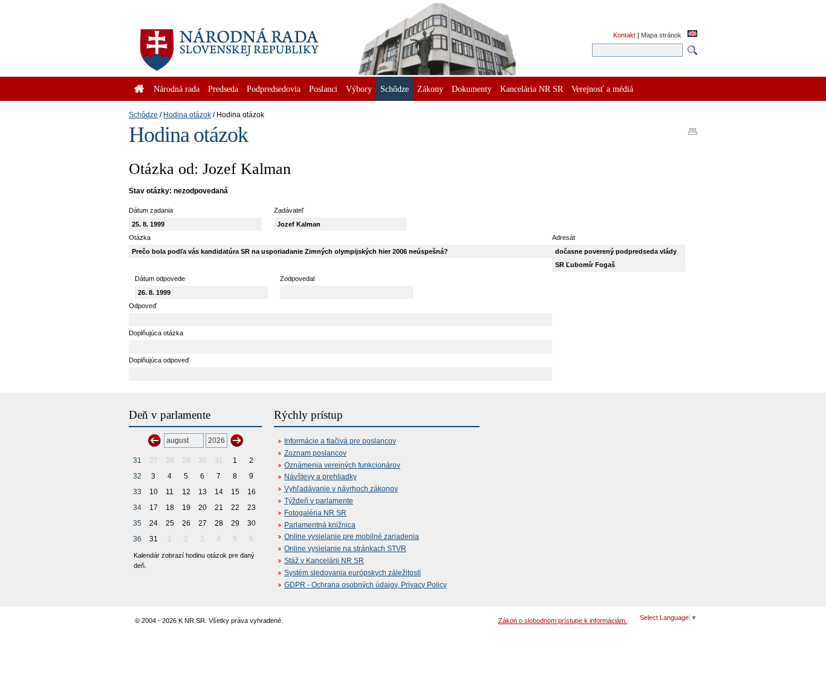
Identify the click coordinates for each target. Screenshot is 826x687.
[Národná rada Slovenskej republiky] (268, 42)
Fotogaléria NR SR (315, 513)
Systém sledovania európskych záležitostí (352, 573)
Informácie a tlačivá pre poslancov (340, 441)
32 (137, 476)
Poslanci (323, 89)
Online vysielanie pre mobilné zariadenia (351, 536)
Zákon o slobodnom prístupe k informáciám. (562, 620)
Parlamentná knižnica (320, 525)
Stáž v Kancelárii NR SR (324, 560)
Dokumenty (472, 89)
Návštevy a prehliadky (320, 477)
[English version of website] (692, 34)
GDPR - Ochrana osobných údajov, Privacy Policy (365, 585)
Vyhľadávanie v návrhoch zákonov (341, 489)
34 (137, 507)
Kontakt (624, 35)
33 (137, 492)
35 (137, 523)
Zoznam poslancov (315, 453)
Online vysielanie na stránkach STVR (345, 548)
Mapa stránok (661, 35)
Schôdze (143, 115)
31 (137, 460)
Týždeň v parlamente (318, 501)
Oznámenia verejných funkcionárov (342, 465)
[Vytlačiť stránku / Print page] (692, 127)
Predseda (223, 89)
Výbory (359, 89)
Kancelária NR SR (531, 89)
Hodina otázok (187, 115)
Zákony (430, 89)
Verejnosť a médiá (602, 89)
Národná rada (177, 89)
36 (137, 539)
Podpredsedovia (274, 89)
